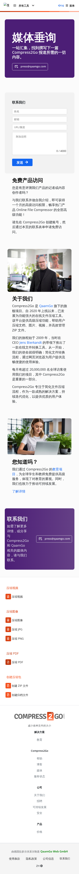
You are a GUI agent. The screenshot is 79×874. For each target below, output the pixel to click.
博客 (39, 764)
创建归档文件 (20, 695)
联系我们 (65, 858)
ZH (38, 866)
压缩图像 (17, 620)
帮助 (39, 758)
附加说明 (21, 136)
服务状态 (39, 776)
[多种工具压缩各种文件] (9, 5)
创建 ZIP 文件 (20, 685)
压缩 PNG (18, 638)
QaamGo (46, 306)
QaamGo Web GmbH (54, 851)
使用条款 (14, 858)
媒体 (39, 770)
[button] (24, 5)
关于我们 (39, 795)
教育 (39, 739)
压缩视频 (17, 596)
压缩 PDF (17, 662)
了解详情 (18, 491)
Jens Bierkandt (30, 342)
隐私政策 (31, 858)
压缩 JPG (17, 629)
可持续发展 (39, 807)
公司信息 (48, 858)
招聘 (39, 801)
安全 (39, 813)
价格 (39, 831)
